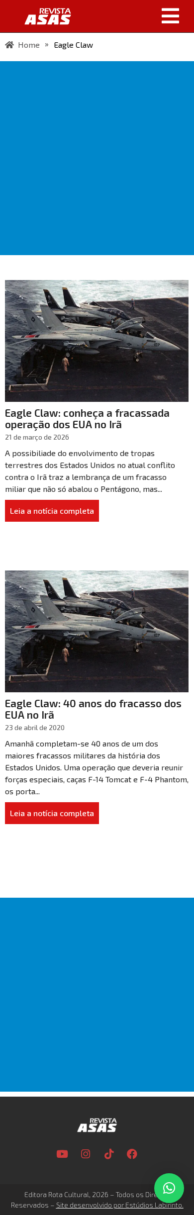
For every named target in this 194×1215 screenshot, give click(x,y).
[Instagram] (85, 1154)
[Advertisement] (97, 158)
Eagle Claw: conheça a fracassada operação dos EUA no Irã (87, 418)
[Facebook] (132, 1154)
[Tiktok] (108, 1154)
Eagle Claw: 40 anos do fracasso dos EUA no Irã (93, 708)
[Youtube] (62, 1154)
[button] (136, 16)
